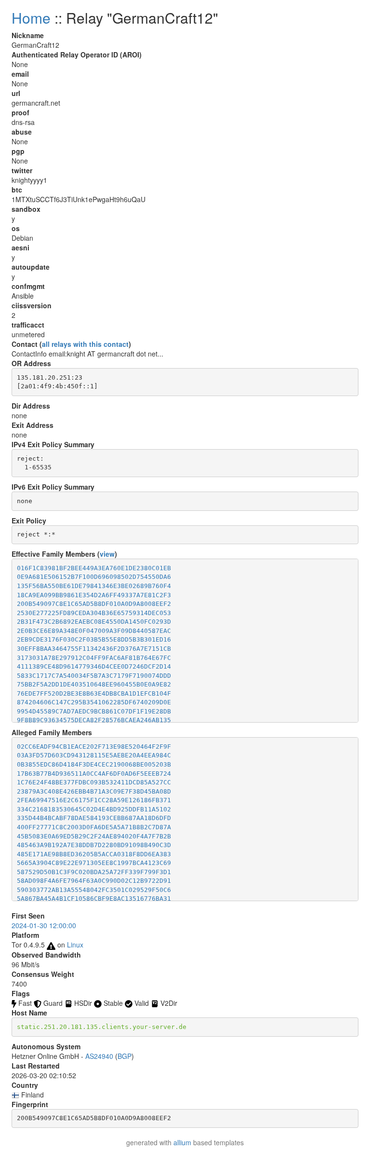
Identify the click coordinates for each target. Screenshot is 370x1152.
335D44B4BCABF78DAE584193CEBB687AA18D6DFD (94, 818)
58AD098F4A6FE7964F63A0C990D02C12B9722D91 (94, 880)
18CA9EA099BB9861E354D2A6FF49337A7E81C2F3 (94, 595)
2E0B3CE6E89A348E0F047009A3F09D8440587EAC (94, 630)
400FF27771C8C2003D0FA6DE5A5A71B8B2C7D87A (94, 827)
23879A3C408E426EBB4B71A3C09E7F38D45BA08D (94, 791)
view (107, 554)
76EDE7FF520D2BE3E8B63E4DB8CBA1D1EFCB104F (94, 693)
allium (182, 1142)
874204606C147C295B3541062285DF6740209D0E (94, 702)
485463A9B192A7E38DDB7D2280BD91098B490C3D (94, 845)
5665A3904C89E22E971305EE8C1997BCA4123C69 (94, 862)
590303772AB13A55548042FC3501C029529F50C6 (94, 889)
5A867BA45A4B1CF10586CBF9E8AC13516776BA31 (94, 898)
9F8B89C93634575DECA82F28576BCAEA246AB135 (94, 720)
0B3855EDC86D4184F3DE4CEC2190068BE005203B (94, 764)
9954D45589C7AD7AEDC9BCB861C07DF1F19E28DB (94, 711)
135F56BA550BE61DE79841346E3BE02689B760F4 (94, 586)
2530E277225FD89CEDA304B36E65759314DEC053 (94, 613)
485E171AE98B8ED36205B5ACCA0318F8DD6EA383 (94, 854)
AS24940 (99, 1056)
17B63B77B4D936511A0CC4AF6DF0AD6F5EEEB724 (94, 773)
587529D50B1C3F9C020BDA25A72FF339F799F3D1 (94, 872)
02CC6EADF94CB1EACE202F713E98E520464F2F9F (94, 746)
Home (31, 17)
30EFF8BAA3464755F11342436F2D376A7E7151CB (94, 648)
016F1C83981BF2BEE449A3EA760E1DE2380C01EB (94, 568)
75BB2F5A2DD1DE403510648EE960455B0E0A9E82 (94, 684)
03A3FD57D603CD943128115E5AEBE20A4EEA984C (94, 755)
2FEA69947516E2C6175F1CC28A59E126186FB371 (94, 800)
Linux (75, 944)
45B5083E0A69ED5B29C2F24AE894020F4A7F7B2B (94, 836)
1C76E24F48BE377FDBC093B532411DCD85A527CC (94, 782)
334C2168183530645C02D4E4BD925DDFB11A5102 (94, 809)
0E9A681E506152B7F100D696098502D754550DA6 (94, 576)
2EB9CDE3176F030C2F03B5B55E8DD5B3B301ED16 (94, 639)
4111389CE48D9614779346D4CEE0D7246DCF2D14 (94, 666)
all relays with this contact (85, 344)
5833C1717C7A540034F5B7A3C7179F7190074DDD (94, 675)
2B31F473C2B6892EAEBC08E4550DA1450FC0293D (94, 621)
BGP (125, 1056)
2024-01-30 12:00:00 (44, 925)
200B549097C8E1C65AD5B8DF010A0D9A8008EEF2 (94, 603)
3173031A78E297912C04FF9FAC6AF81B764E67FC (94, 657)
